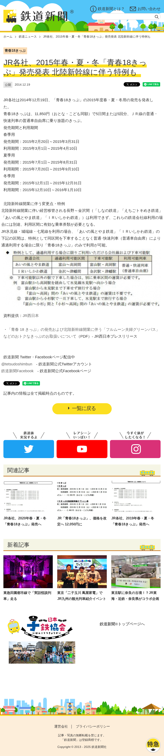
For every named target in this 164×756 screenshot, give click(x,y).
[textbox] (126, 16)
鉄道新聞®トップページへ (122, 624)
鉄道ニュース (28, 36)
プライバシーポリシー (93, 726)
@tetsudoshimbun (16, 364)
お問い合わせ (149, 9)
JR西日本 (31, 316)
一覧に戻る (84, 408)
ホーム (7, 36)
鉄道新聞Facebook (17, 371)
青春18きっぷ (15, 50)
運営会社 (61, 726)
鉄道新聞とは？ (111, 9)
